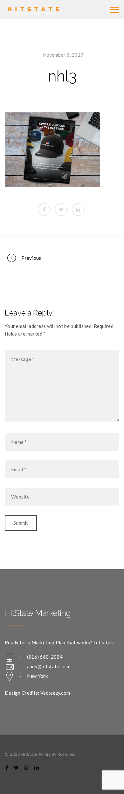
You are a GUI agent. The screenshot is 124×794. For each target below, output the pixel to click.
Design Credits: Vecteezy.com (37, 693)
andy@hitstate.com (48, 666)
